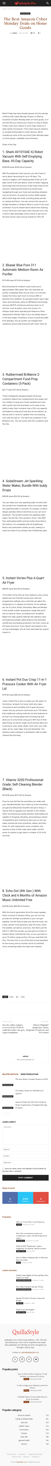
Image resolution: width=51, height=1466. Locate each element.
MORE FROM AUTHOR (29, 1074)
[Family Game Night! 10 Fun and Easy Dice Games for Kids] (8, 1278)
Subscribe (41, 1193)
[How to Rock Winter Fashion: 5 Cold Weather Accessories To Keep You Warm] (8, 1377)
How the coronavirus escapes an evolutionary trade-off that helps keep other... (31, 1235)
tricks (23, 997)
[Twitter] (20, 38)
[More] (36, 38)
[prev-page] (3, 1113)
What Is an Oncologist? (25, 1310)
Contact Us (35, 1457)
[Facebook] (14, 38)
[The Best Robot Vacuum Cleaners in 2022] (8, 1082)
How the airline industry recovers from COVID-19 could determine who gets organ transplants (13, 1029)
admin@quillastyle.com (30, 1352)
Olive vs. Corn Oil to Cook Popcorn (30, 1222)
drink (18, 1262)
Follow (25, 1193)
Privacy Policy (11, 1454)
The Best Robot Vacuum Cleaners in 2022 (31, 1079)
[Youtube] (36, 1359)
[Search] (47, 3)
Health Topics (21, 1251)
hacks (11, 997)
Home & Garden (14, 9)
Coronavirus (20, 1241)
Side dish (20, 1303)
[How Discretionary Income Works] (8, 1290)
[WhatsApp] (30, 38)
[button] (4, 3)
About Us (26, 1457)
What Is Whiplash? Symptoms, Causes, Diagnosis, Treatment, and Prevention (37, 1029)
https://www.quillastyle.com (25, 1059)
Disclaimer (22, 1454)
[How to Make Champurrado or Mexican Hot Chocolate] (8, 1260)
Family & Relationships (24, 1280)
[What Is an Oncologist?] (8, 1312)
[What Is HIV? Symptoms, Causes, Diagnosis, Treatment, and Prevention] (8, 1249)
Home (4, 9)
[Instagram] (22, 1359)
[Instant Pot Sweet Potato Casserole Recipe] (8, 1301)
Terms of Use (16, 1457)
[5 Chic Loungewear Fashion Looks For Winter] (8, 1388)
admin (14, 33)
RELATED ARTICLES (10, 1074)
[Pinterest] (25, 38)
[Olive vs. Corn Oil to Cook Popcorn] (8, 1225)
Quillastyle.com (21, 1462)
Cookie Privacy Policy (35, 1454)
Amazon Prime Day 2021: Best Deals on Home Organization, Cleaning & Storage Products (31, 1105)
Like (10, 1193)
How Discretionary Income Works (29, 1287)
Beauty (26, 1379)
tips (17, 997)
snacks (19, 1224)
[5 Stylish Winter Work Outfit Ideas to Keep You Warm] (8, 1400)
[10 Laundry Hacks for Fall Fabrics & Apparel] (8, 1093)
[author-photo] (25, 1053)
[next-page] (7, 1113)
